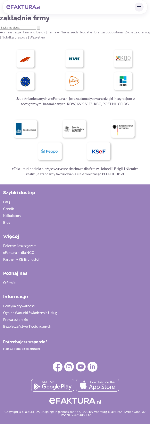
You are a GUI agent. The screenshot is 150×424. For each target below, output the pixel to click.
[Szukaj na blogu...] (38, 28)
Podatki (86, 32)
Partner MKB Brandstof (21, 259)
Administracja (11, 32)
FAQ (6, 202)
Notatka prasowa (15, 37)
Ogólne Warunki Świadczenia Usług (30, 312)
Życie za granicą (137, 32)
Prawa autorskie (15, 319)
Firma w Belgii (34, 32)
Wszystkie (37, 37)
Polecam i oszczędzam (20, 245)
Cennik (8, 209)
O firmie (9, 282)
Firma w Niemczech (63, 32)
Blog (6, 222)
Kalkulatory (12, 215)
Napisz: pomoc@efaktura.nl (21, 348)
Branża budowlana (108, 32)
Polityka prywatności (19, 306)
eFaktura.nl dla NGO (18, 252)
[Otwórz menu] (139, 7)
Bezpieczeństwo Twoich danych (27, 326)
